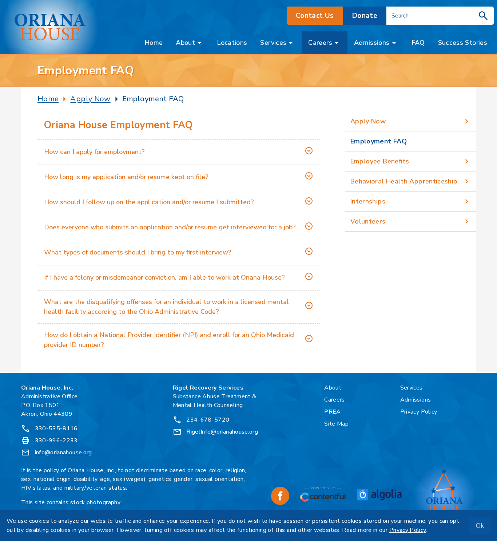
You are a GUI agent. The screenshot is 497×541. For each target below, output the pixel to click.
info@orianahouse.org (63, 453)
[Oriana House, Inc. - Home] (50, 27)
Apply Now (368, 121)
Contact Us (315, 15)
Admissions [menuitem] (372, 42)
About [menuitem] (185, 42)
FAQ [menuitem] (418, 42)
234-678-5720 (207, 420)
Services (411, 388)
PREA (332, 412)
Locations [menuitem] (232, 42)
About (332, 388)
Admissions (415, 400)
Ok (480, 525)
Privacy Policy (418, 412)
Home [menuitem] (153, 42)
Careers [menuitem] (320, 42)
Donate (364, 15)
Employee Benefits (379, 161)
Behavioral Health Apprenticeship (404, 181)
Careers (334, 400)
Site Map (336, 424)
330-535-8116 (56, 428)
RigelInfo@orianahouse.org (222, 432)
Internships (367, 201)
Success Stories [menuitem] (462, 42)
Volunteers (368, 221)
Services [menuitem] (273, 42)
